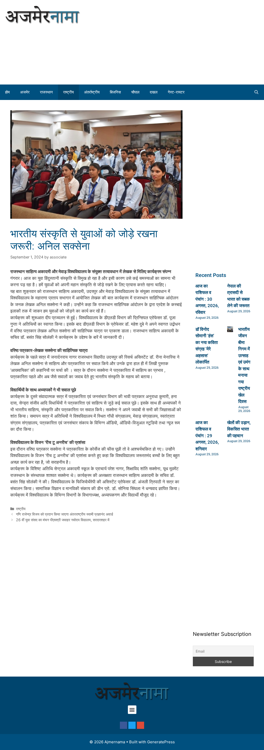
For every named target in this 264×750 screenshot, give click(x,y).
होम (7, 92)
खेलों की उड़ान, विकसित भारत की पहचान (239, 429)
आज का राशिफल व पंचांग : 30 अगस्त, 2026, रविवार (207, 299)
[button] (132, 709)
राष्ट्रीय (68, 92)
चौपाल (135, 92)
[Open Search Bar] (256, 92)
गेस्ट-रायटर (176, 92)
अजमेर (25, 92)
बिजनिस (115, 92)
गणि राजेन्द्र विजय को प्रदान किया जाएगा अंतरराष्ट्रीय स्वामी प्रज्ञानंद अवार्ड (64, 514)
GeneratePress (161, 741)
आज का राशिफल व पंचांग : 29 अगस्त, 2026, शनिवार (207, 435)
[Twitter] (132, 725)
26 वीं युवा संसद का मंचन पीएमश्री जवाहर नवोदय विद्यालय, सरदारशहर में (62, 520)
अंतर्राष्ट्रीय (92, 92)
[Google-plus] (140, 725)
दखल (154, 92)
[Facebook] (123, 725)
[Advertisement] (198, 41)
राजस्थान (46, 92)
